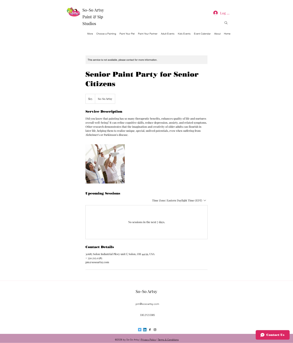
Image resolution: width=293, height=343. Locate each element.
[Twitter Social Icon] (139, 329)
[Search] (226, 22)
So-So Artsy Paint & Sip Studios (93, 16)
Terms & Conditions (168, 339)
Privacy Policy (148, 339)
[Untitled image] (105, 164)
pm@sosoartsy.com (147, 303)
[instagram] (155, 329)
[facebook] (150, 329)
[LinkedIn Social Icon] (144, 329)
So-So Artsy (146, 291)
